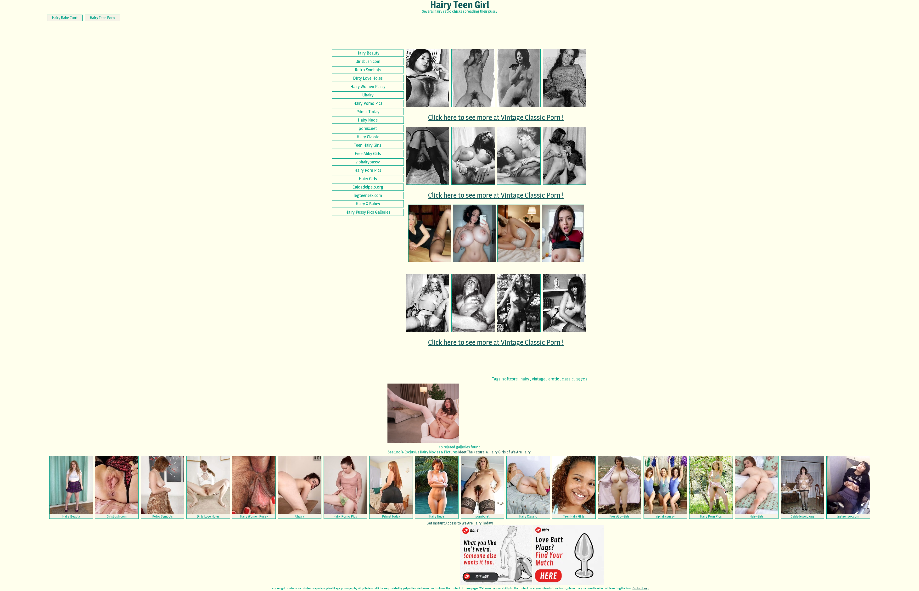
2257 (646, 588)
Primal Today (367, 111)
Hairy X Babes (368, 203)
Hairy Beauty (367, 53)
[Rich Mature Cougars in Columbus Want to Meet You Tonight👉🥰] (429, 233)
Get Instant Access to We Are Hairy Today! (459, 523)
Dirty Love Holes (368, 78)
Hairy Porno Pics (367, 103)
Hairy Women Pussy (367, 86)
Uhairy (368, 94)
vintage (538, 378)
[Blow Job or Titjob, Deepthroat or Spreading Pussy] (518, 233)
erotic (553, 378)
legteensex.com (368, 195)
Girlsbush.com (367, 61)
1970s (581, 378)
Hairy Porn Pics (367, 170)
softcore (510, 378)
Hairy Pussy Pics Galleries (367, 212)
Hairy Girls (368, 178)
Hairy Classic (368, 136)
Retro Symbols (368, 69)
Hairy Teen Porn (102, 18)
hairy (525, 378)
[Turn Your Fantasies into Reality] (474, 233)
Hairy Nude (368, 120)
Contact (637, 588)
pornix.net (368, 128)
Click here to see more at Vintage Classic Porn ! (496, 117)
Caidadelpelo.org (368, 187)
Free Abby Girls (368, 153)
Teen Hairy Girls (367, 145)
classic (567, 378)
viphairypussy (368, 161)
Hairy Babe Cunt (65, 18)
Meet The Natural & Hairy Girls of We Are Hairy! (495, 452)
